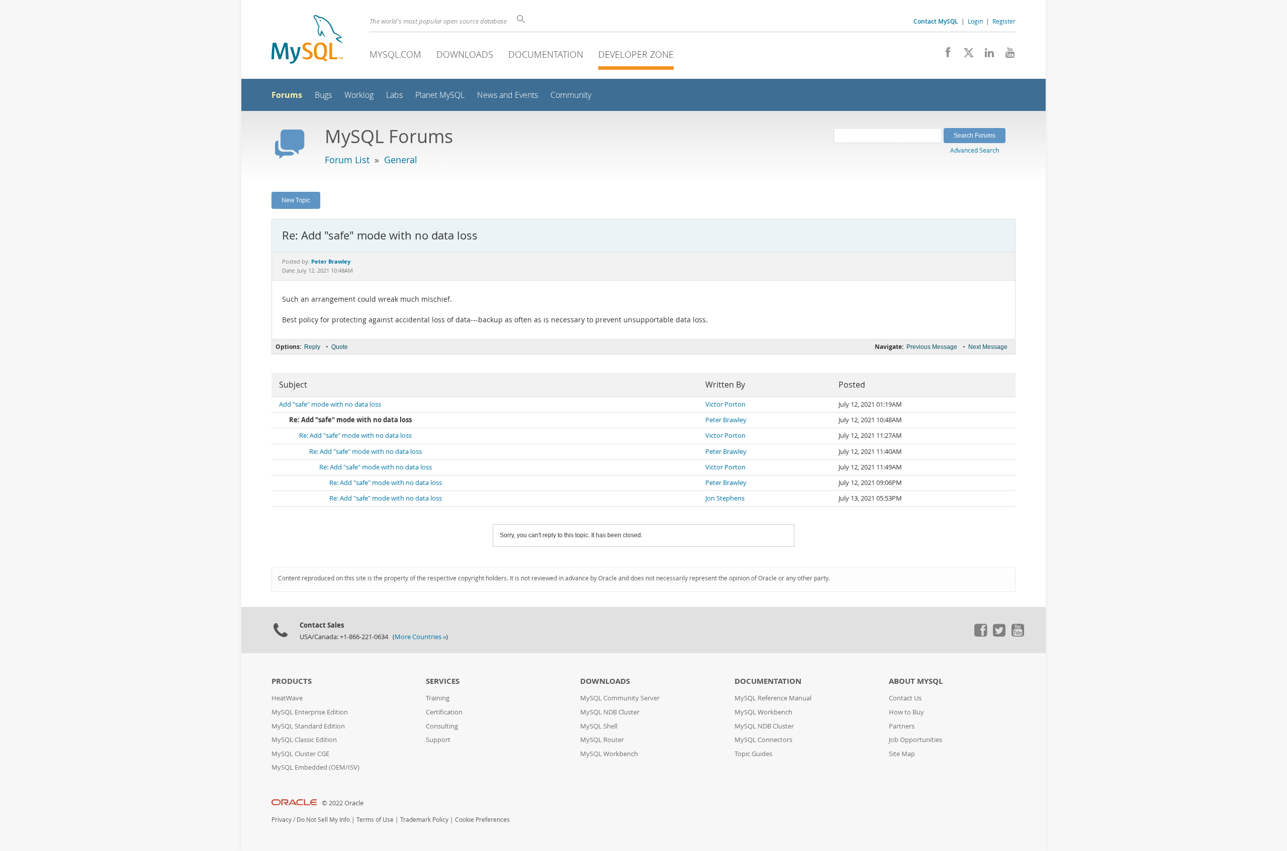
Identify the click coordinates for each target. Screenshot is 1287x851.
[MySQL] (307, 40)
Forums (286, 94)
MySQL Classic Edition (304, 740)
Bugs (323, 95)
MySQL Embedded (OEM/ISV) (315, 767)
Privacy (281, 819)
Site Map (902, 754)
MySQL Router (602, 740)
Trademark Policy (424, 819)
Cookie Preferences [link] (482, 819)
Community (570, 95)
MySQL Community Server (620, 698)
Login (975, 21)
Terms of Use (375, 819)
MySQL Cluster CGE (300, 754)
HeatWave (287, 698)
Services (442, 681)
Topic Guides (753, 754)
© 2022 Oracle (342, 803)
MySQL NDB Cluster (609, 712)
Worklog (359, 95)
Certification (444, 712)
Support (438, 740)
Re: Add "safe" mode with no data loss (355, 435)
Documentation (545, 54)
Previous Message (931, 346)
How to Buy (906, 712)
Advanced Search (974, 150)
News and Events (507, 95)
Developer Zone (636, 54)
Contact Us (905, 698)
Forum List (347, 160)
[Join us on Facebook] (944, 55)
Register (1004, 21)
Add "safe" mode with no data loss (330, 404)
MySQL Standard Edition (308, 726)
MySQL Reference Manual (772, 698)
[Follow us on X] (965, 55)
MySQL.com (395, 54)
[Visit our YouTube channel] (1006, 55)
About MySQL (916, 681)
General (400, 160)
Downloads (464, 54)
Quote (339, 346)
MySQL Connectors (763, 740)
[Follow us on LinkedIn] (985, 55)
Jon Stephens (725, 498)
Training (437, 698)
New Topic (296, 200)
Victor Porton (725, 404)
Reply (312, 346)
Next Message (987, 346)
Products (291, 681)
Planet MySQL (440, 95)
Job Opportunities (915, 740)
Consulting (442, 726)
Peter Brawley (726, 420)
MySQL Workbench (609, 754)
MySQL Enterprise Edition (309, 712)
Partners (901, 726)
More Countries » (420, 637)
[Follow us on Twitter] (999, 634)
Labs (394, 95)
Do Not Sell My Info (323, 819)
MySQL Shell (598, 726)
